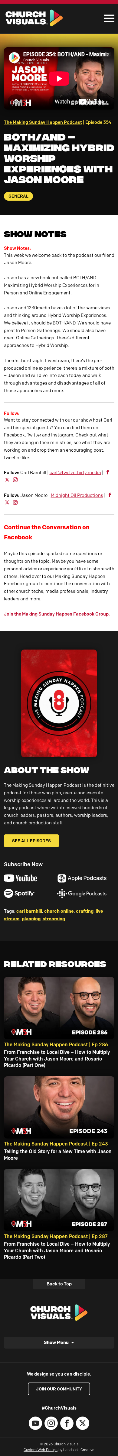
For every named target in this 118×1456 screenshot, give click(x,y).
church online (59, 911)
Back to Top (59, 1284)
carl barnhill (29, 911)
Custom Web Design (40, 1450)
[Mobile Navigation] (107, 18)
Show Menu (56, 1342)
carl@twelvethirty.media (75, 472)
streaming (54, 918)
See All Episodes (31, 840)
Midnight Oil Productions (77, 495)
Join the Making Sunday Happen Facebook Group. (57, 614)
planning (31, 918)
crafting (84, 911)
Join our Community (59, 1389)
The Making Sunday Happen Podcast (43, 122)
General (18, 196)
